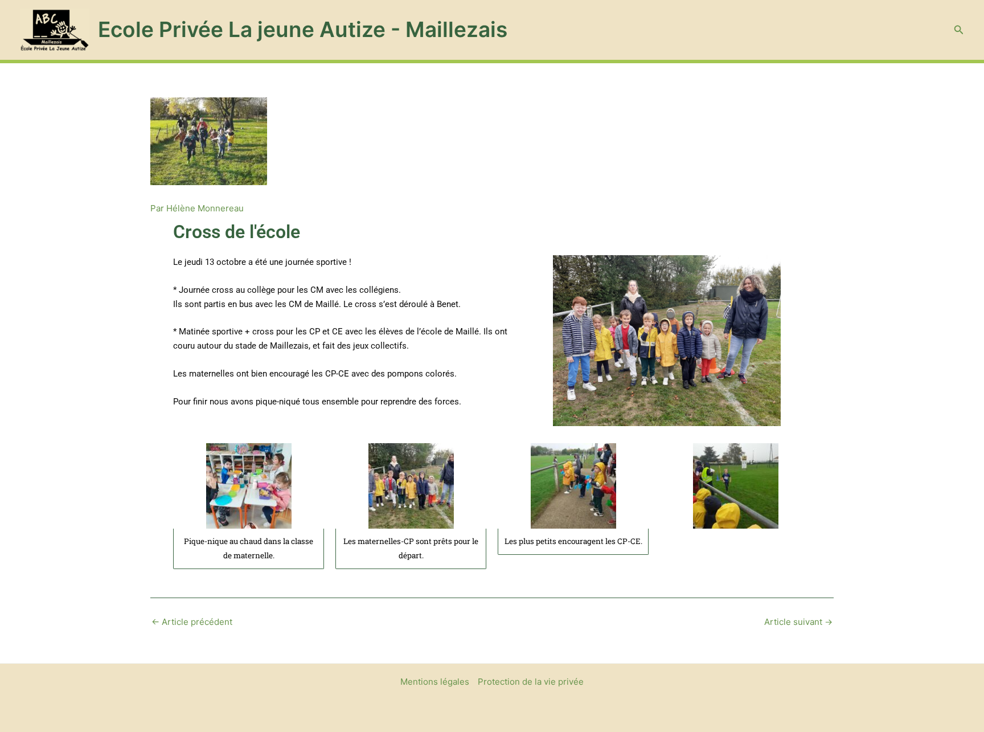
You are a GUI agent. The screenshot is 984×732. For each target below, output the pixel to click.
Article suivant (798, 622)
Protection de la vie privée (531, 681)
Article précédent (191, 622)
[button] (959, 30)
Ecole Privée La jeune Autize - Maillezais (302, 29)
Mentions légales (434, 681)
